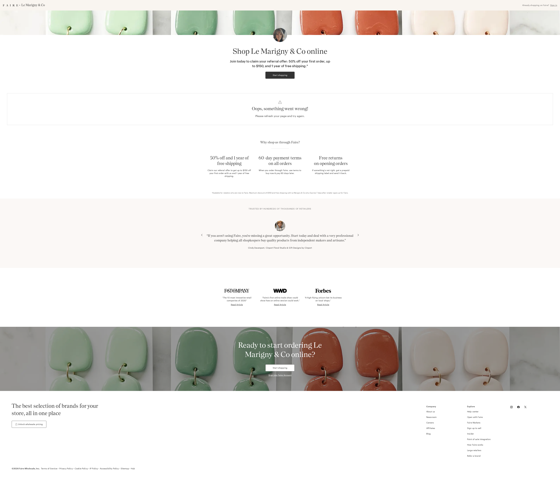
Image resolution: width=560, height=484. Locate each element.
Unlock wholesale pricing (30, 424)
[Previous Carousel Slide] (201, 235)
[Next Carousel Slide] (358, 235)
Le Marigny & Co (298, 193)
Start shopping (280, 75)
